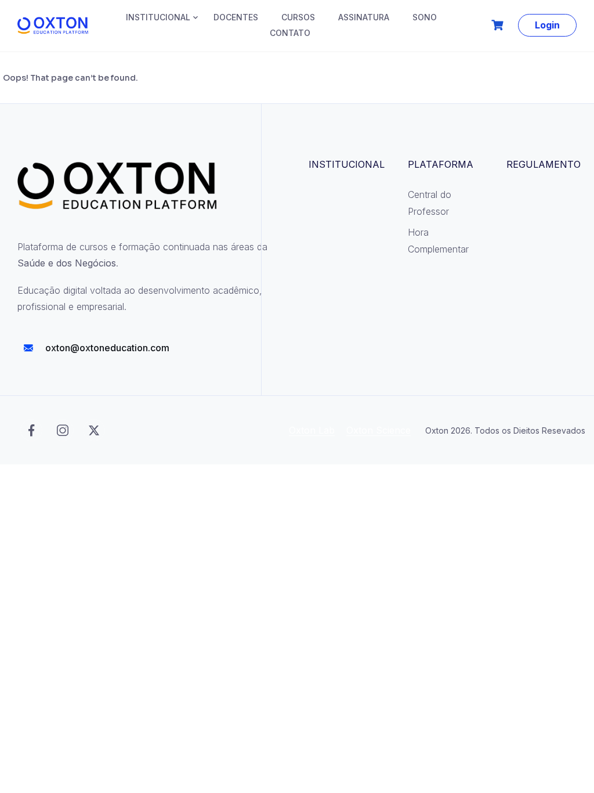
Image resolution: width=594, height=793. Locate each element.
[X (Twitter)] (94, 430)
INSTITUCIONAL (158, 17)
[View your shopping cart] (498, 25)
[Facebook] (31, 430)
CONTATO (290, 33)
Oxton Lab (312, 430)
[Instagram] (63, 430)
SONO (424, 17)
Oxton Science (378, 430)
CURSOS (298, 17)
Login (547, 25)
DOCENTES (235, 17)
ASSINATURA (363, 17)
